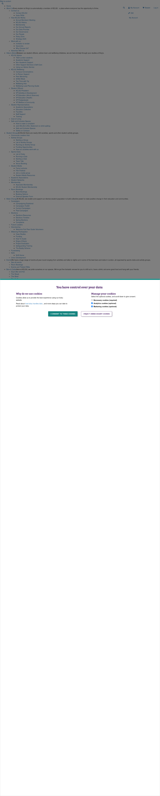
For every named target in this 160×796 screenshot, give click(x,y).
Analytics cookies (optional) (105, 303)
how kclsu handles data (34, 303)
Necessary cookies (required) (105, 300)
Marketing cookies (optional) (105, 306)
